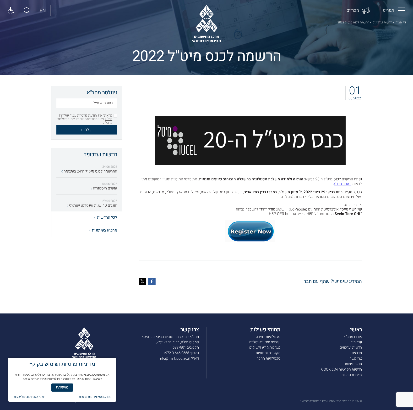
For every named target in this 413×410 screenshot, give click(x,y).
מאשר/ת (62, 387)
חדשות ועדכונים (382, 22)
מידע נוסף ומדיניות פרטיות (94, 397)
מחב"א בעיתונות (104, 230)
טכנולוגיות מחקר (268, 358)
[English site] (43, 10)
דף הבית (401, 22)
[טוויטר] (142, 281)
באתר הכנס (342, 184)
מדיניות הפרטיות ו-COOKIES (341, 369)
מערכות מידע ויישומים (264, 347)
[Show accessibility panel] (11, 10)
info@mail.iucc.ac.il (174, 358)
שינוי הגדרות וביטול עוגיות (29, 397)
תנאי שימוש (353, 364)
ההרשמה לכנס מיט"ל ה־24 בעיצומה (90, 171)
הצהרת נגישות (352, 375)
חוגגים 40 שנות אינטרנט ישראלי (92, 205)
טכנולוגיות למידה (268, 336)
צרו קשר (356, 358)
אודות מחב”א (352, 336)
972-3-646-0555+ (176, 353)
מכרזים (357, 353)
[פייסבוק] (152, 281)
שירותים (356, 342)
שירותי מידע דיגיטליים (264, 342)
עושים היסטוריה (104, 188)
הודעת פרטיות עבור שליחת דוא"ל (85, 117)
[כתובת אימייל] (86, 103)
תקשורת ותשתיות (268, 353)
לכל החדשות (107, 217)
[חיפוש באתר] (27, 10)
